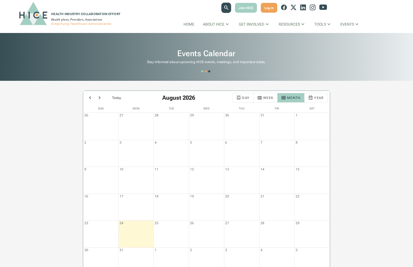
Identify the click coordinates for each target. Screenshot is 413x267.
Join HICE (246, 8)
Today (116, 98)
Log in (269, 8)
